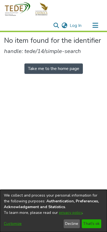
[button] (29, 9)
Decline (71, 223)
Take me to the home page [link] (53, 69)
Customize (13, 223)
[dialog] (53, 211)
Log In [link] (76, 26)
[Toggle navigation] (95, 25)
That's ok (91, 223)
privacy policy (70, 212)
